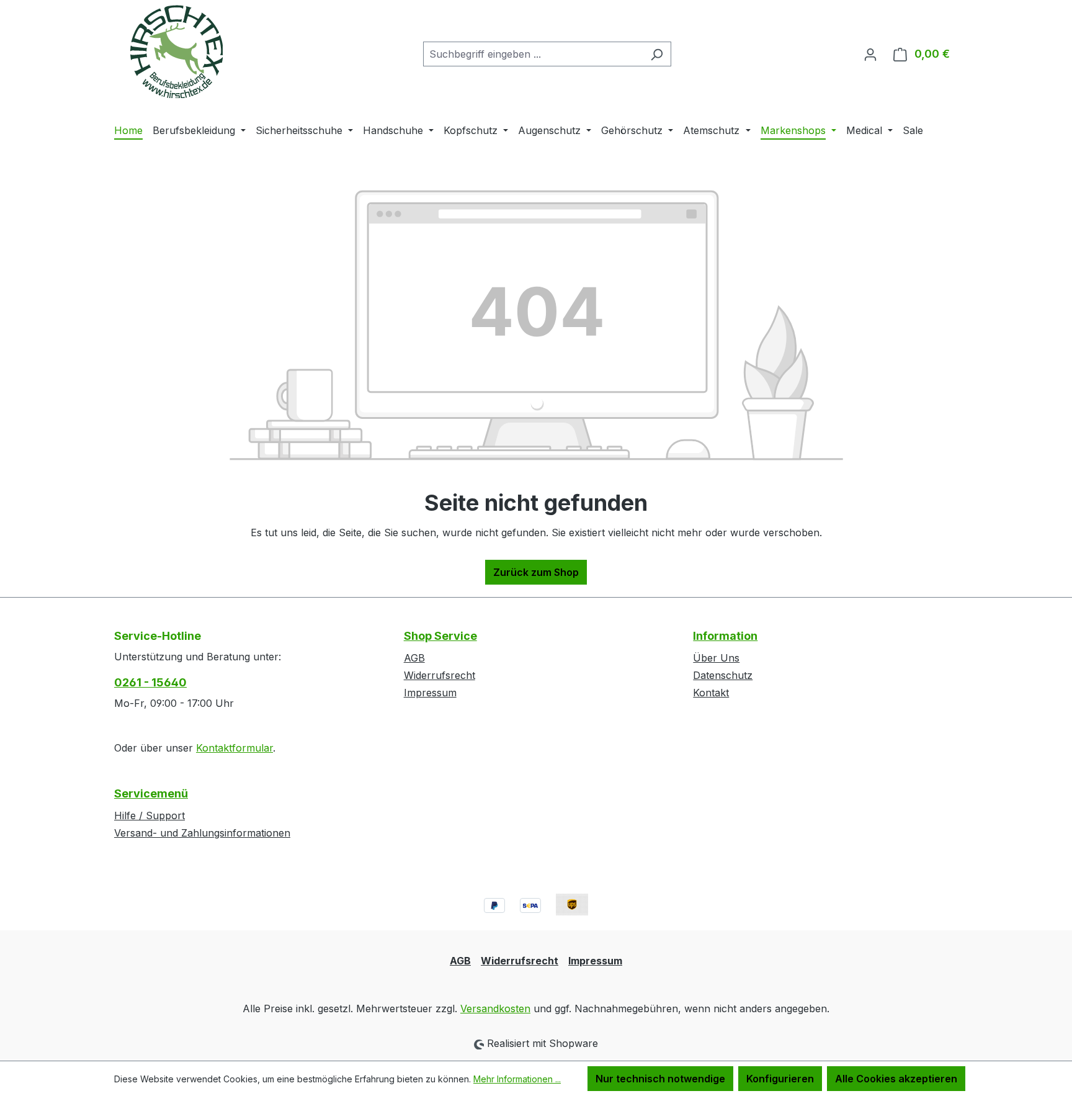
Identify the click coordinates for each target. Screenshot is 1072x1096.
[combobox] (533, 54)
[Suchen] (656, 54)
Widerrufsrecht (439, 675)
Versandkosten (495, 1008)
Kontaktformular (234, 748)
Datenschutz (723, 675)
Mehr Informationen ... (517, 1079)
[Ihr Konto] (870, 54)
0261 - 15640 (150, 682)
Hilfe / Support (149, 815)
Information (725, 635)
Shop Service (440, 635)
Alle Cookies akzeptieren (896, 1078)
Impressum (430, 692)
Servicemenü (151, 793)
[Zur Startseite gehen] (176, 51)
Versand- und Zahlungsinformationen (202, 833)
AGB (414, 658)
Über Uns (716, 658)
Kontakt (711, 692)
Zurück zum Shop (536, 572)
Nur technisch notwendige (660, 1078)
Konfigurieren (780, 1078)
